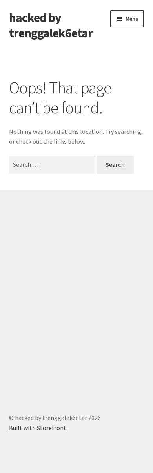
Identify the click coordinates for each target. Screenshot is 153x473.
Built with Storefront (37, 428)
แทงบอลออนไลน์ (56, 200)
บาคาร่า (20, 200)
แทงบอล (67, 224)
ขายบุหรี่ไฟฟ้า (75, 315)
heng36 (19, 373)
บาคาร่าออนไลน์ (32, 224)
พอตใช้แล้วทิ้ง (28, 281)
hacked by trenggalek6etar (51, 25)
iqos (54, 349)
